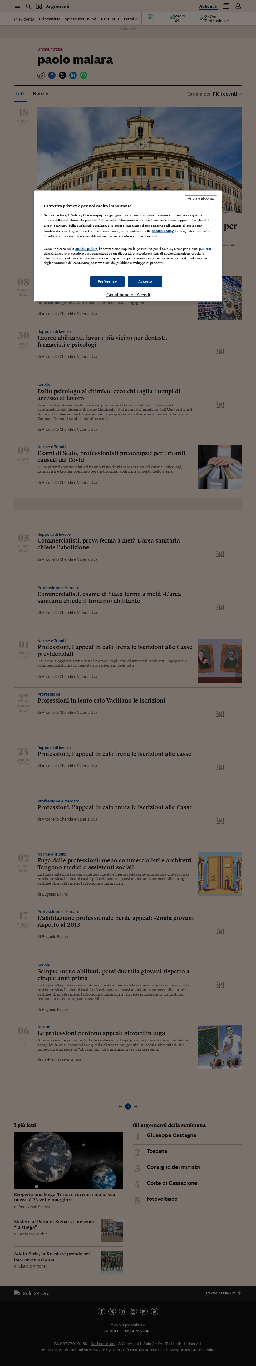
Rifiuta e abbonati (201, 198)
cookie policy (163, 230)
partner (205, 248)
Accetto (145, 281)
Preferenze (107, 281)
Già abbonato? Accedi (128, 294)
